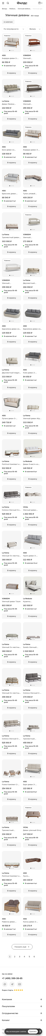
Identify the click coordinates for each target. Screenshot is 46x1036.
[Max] (5, 984)
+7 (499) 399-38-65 (12, 978)
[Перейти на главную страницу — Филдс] (22, 3)
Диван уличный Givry (32, 830)
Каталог (6, 1020)
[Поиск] (7, 3)
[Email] (19, 984)
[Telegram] (12, 984)
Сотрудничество (10, 1013)
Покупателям (8, 1006)
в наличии (8, 22)
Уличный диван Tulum (11, 601)
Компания (7, 999)
